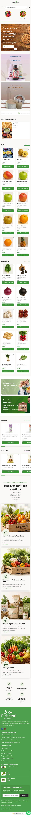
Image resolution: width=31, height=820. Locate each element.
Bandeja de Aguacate (12, 767)
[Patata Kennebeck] (8, 336)
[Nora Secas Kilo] (23, 314)
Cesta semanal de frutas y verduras (10, 742)
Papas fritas (15, 125)
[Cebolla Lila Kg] (8, 291)
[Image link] (8, 714)
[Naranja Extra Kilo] (23, 219)
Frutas (3, 162)
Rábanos (19, 342)
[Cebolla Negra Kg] (23, 291)
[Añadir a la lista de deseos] (13, 149)
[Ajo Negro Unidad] (23, 269)
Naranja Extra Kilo (21, 226)
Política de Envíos (5, 761)
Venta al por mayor (6, 753)
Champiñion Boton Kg (7, 320)
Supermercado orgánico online (9, 740)
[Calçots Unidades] (8, 358)
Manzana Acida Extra (22, 181)
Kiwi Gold (19, 159)
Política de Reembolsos (7, 758)
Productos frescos (6, 161)
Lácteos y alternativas (7, 436)
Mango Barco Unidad (7, 181)
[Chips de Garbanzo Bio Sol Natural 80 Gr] (10, 459)
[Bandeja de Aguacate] (3, 768)
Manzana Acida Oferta (7, 203)
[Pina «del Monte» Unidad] (23, 242)
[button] (8, 166)
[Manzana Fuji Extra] (23, 197)
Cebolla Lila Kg (5, 297)
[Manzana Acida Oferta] (8, 197)
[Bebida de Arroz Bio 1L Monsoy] (10, 428)
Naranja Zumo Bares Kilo (7, 248)
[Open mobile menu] (1, 7)
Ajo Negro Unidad (21, 275)
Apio (8, 772)
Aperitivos (4, 467)
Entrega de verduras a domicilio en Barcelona (13, 737)
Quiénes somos (5, 748)
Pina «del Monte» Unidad (21, 248)
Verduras (4, 278)
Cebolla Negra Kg (21, 297)
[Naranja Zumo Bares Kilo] (8, 242)
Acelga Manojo (20, 364)
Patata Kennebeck (6, 342)
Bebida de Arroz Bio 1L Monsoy (10, 435)
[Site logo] (15, 2)
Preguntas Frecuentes (7, 756)
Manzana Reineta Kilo (7, 226)
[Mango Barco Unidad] (8, 175)
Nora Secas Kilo (21, 320)
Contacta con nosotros (7, 751)
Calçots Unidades (6, 364)
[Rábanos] (23, 336)
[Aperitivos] (15, 130)
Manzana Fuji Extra (21, 203)
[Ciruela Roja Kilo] (8, 153)
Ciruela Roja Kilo (6, 159)
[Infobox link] (8, 15)
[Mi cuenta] (29, 7)
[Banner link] (15, 67)
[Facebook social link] (2, 729)
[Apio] (3, 774)
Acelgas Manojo (6, 275)
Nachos (14, 127)
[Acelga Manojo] (23, 358)
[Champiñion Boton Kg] (8, 314)
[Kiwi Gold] (23, 153)
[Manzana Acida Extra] (23, 175)
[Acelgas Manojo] (8, 269)
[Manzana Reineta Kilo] (8, 219)
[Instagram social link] (5, 729)
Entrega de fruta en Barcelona (9, 735)
